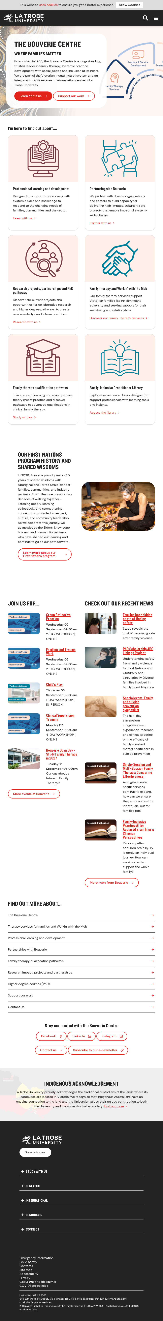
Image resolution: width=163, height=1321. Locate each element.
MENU (156, 18)
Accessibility (28, 1274)
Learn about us (30, 96)
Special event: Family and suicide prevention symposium (138, 703)
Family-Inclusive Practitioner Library (120, 379)
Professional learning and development (43, 182)
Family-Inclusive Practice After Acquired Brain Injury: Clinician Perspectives (138, 829)
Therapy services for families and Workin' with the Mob (47, 926)
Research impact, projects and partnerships (40, 972)
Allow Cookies (129, 5)
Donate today (35, 1152)
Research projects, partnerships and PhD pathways (43, 282)
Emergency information (36, 1258)
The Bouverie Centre (23, 915)
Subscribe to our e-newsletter (95, 1050)
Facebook (48, 1036)
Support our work (71, 96)
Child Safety (28, 1262)
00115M (33, 1309)
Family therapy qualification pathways (43, 379)
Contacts (26, 1266)
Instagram (109, 1036)
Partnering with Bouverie (120, 182)
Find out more (114, 1106)
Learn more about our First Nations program (39, 554)
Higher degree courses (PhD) (29, 984)
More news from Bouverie (109, 882)
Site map (25, 1270)
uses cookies (48, 5)
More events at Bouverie (31, 794)
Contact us (48, 1050)
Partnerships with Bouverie (27, 949)
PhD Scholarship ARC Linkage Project (138, 650)
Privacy (24, 1278)
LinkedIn (79, 1036)
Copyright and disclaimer (37, 1282)
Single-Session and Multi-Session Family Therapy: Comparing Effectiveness (138, 770)
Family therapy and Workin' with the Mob (120, 282)
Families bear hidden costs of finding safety (137, 618)
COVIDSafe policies (33, 1286)
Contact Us (16, 1007)
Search (145, 18)
